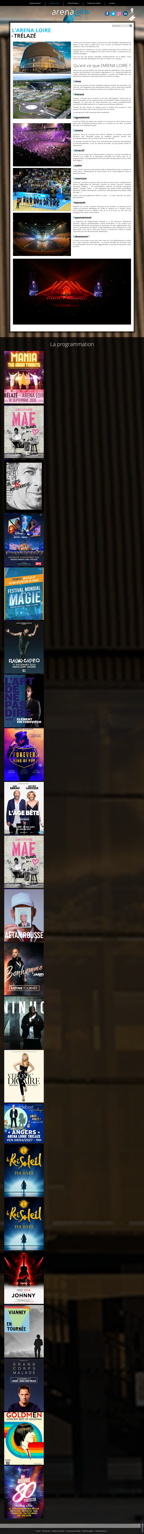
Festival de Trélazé (94, 3)
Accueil (38, 1531)
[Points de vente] (132, 17)
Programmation (35, 3)
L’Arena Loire (54, 3)
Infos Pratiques (73, 3)
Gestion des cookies (58, 1531)
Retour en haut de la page (142, 1527)
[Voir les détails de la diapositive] (72, 291)
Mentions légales (88, 1531)
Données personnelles (74, 1531)
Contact (112, 3)
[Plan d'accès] (132, 10)
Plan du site (46, 1531)
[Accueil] (72, 12)
